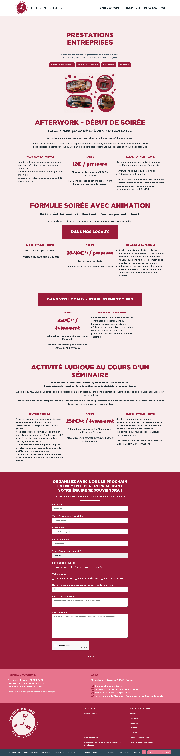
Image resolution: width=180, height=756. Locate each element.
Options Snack (59, 574)
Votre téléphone (60, 539)
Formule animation (88, 65)
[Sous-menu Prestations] (141, 8)
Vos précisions (59, 612)
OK (144, 752)
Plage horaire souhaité (63, 563)
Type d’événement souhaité (66, 551)
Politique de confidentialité (159, 752)
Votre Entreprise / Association (68, 516)
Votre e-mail (58, 528)
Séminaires (108, 65)
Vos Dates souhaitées (63, 596)
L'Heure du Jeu (46, 8)
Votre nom (57, 504)
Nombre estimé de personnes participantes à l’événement (82, 585)
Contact (124, 65)
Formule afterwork (62, 65)
